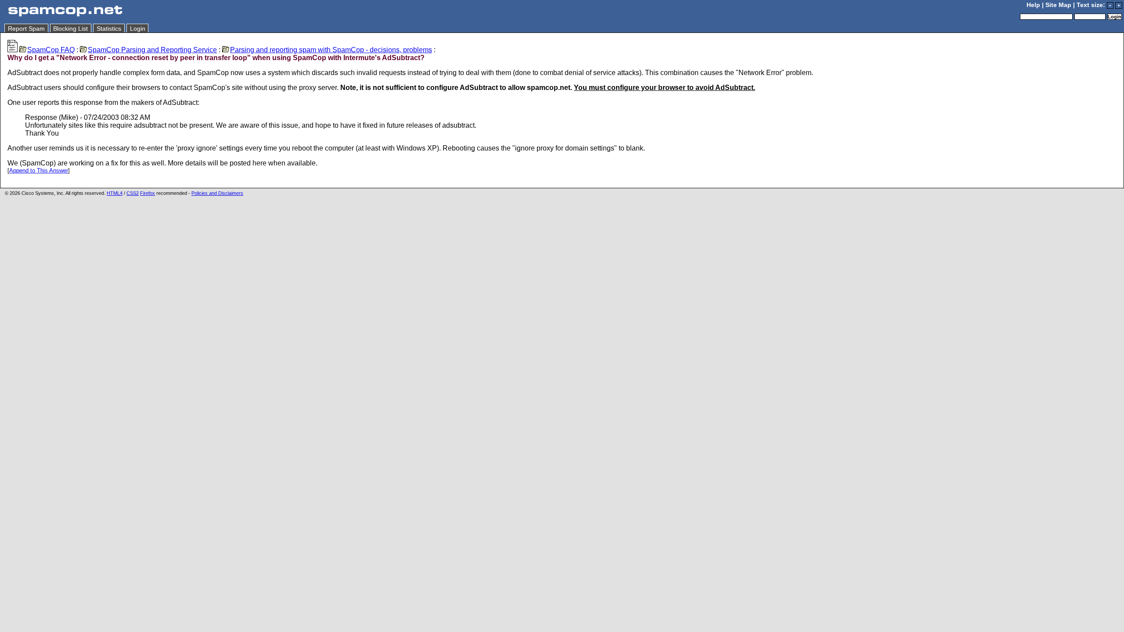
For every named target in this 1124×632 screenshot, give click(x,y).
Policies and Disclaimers (217, 193)
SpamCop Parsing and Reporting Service (152, 50)
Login (137, 28)
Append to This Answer (38, 170)
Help (1033, 5)
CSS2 (132, 193)
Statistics (109, 28)
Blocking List (70, 28)
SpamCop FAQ (51, 50)
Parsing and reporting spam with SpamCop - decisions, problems (331, 50)
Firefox (147, 193)
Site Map (1058, 5)
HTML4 (114, 193)
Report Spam (26, 28)
